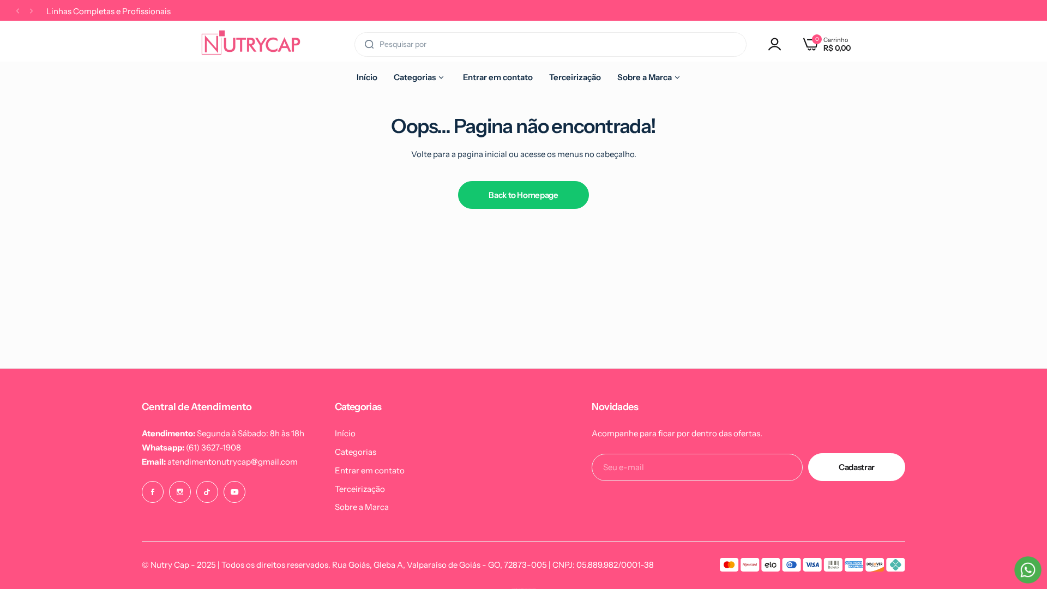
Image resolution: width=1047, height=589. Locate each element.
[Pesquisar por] (369, 44)
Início (345, 433)
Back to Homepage (523, 195)
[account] (777, 44)
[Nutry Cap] (250, 44)
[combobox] (550, 44)
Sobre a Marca (362, 507)
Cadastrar (857, 467)
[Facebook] (153, 492)
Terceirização (360, 489)
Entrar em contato (370, 470)
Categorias (355, 452)
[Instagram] (180, 492)
